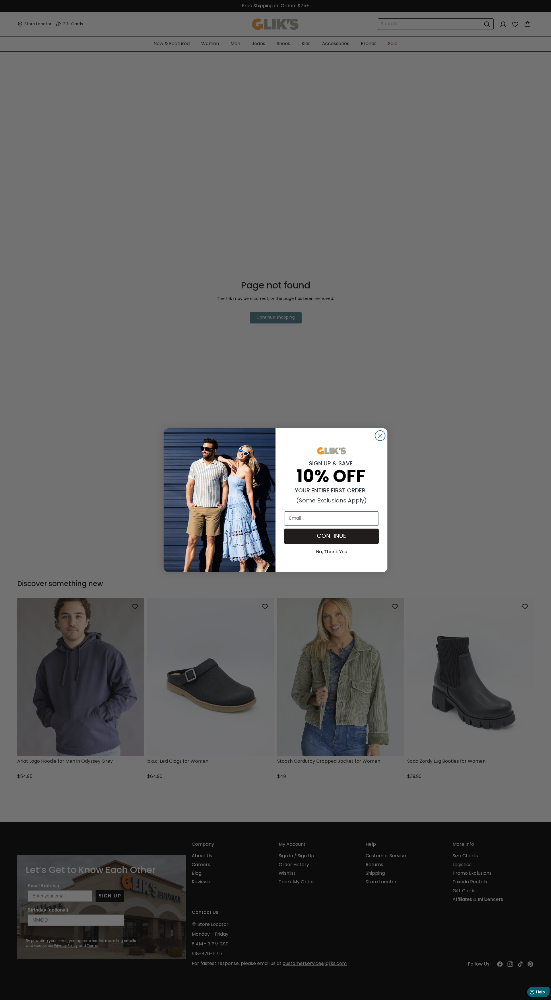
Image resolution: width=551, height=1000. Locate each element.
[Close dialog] (380, 436)
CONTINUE (331, 536)
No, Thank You (331, 551)
